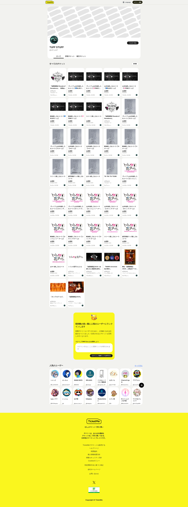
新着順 (135, 63)
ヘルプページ (94, 448)
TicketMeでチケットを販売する (94, 445)
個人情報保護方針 (94, 454)
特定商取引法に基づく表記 (94, 465)
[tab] (58, 56)
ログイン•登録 (137, 2)
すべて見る (138, 365)
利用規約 (94, 451)
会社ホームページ (94, 469)
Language (128, 2)
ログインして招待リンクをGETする (101, 355)
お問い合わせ (94, 474)
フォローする (132, 43)
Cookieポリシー (94, 461)
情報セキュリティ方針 (94, 458)
